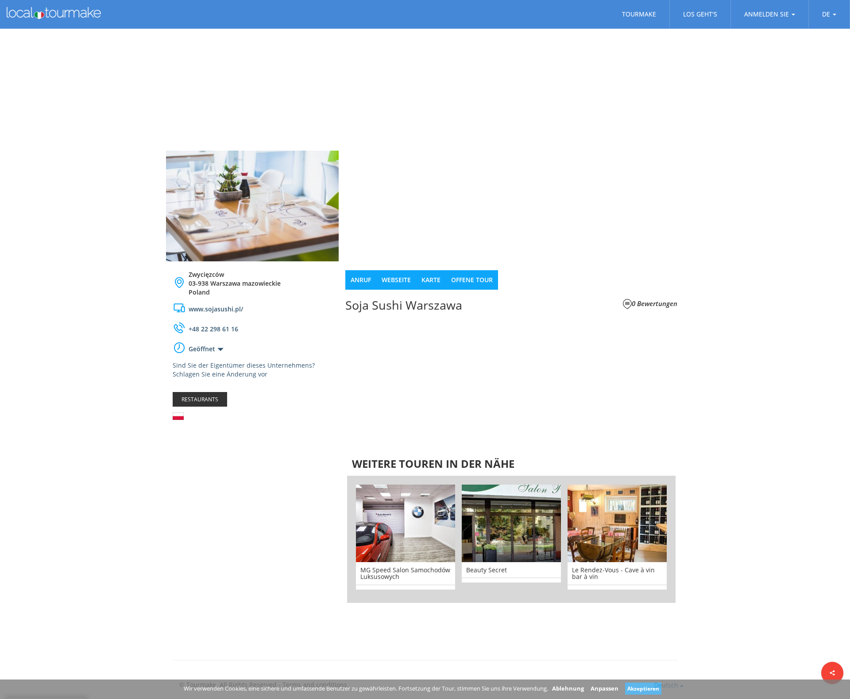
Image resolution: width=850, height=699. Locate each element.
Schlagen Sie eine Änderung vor (220, 374)
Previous (334, 539)
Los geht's (700, 14)
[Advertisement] (252, 497)
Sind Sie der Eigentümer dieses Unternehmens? (244, 365)
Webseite (396, 280)
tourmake (639, 14)
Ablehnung (568, 688)
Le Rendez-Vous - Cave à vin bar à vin (613, 573)
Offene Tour (472, 280)
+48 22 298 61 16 (213, 329)
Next (689, 539)
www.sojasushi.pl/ (216, 309)
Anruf (361, 280)
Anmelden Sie (766, 14)
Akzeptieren (643, 688)
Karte (430, 280)
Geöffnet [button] (202, 349)
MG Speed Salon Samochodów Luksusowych (405, 573)
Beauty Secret (486, 570)
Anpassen (604, 688)
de (826, 14)
